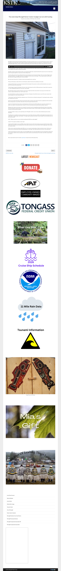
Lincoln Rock (9, 501)
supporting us (23, 137)
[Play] (9, 66)
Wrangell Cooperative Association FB (14, 521)
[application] (30, 66)
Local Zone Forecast (10, 495)
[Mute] (48, 66)
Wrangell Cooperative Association (13, 524)
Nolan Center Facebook (11, 512)
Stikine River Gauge (10, 504)
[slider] (50, 66)
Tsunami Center (10, 507)
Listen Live (9, 7)
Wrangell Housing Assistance (12, 518)
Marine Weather (10, 498)
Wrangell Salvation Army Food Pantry (14, 515)
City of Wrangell (10, 509)
